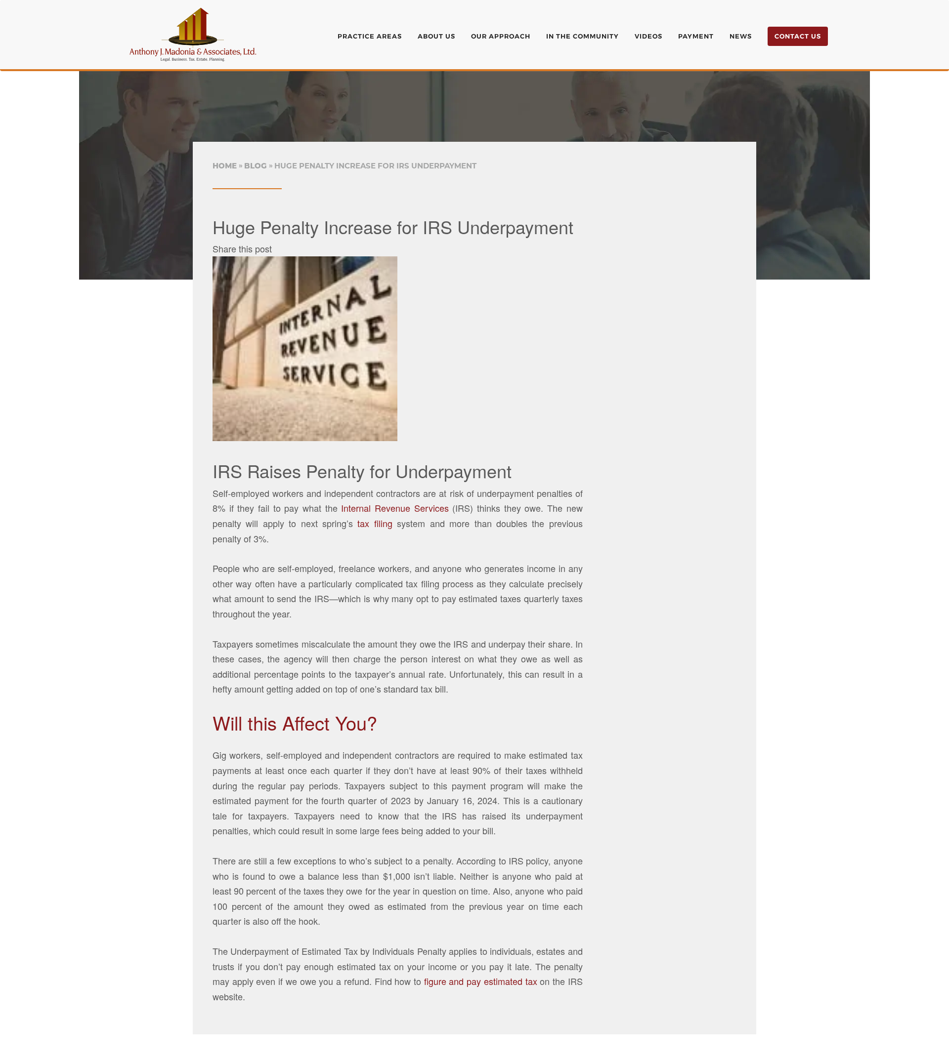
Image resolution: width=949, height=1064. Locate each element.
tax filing (374, 523)
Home (225, 165)
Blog (255, 165)
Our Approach (500, 36)
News (741, 36)
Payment (696, 36)
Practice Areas (370, 36)
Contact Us (798, 36)
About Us (436, 36)
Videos (648, 36)
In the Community (582, 36)
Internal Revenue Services (394, 507)
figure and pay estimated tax (480, 981)
